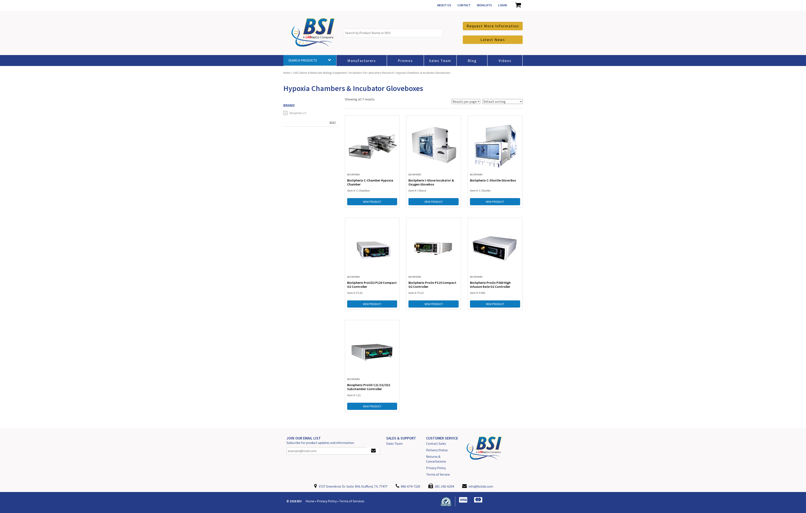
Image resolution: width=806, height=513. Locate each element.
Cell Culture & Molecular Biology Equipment (320, 73)
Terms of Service (438, 474)
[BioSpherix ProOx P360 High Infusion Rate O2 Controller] (495, 247)
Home (287, 73)
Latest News (492, 39)
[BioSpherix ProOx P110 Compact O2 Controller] (433, 247)
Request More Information (493, 26)
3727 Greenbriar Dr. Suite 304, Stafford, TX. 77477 (352, 486)
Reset (333, 122)
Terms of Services (351, 501)
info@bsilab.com (480, 486)
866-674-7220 (410, 486)
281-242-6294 (444, 486)
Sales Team (394, 443)
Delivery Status (437, 450)
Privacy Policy (436, 468)
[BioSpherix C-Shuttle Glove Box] (495, 145)
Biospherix (353, 174)
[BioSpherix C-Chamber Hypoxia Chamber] (372, 145)
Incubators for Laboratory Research (371, 73)
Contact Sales (436, 443)
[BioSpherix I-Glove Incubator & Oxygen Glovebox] (433, 145)
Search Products (302, 60)
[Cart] (518, 5)
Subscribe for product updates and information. (321, 443)
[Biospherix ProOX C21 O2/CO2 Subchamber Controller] (372, 349)
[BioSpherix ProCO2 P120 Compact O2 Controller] (372, 247)
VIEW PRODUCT (372, 202)
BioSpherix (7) (298, 113)
